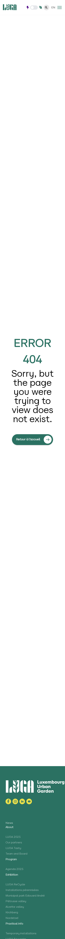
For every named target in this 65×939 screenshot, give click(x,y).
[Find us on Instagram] (15, 801)
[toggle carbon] (34, 7)
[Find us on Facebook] (8, 801)
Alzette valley (15, 907)
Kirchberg (12, 912)
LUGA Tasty (13, 848)
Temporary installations (21, 933)
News (9, 823)
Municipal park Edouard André (25, 895)
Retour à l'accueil (28, 439)
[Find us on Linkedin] (22, 801)
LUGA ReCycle (15, 884)
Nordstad (12, 918)
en (53, 7)
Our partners (14, 842)
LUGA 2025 (13, 837)
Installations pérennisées (22, 890)
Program (11, 859)
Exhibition (12, 874)
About (10, 827)
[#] (59, 7)
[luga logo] (10, 7)
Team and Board (16, 853)
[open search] (46, 7)
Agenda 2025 (14, 869)
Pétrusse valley (16, 901)
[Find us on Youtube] (29, 801)
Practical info (14, 923)
